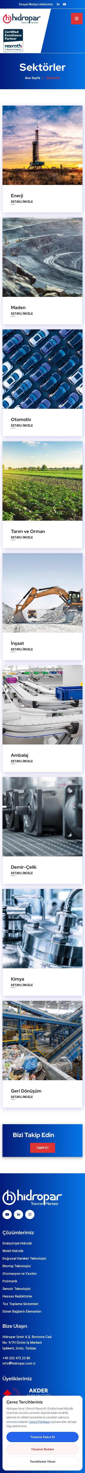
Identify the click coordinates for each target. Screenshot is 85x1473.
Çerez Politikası (39, 1421)
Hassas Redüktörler (17, 1296)
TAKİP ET (42, 1148)
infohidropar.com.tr (19, 1363)
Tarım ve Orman (28, 531)
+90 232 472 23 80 (16, 1358)
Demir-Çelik (24, 867)
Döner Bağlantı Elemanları (21, 1311)
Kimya (17, 979)
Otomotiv (21, 419)
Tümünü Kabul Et (42, 1437)
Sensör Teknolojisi (16, 1289)
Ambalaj (19, 755)
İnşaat (17, 643)
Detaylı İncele (22, 202)
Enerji (17, 196)
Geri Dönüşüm (26, 1091)
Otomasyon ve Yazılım (19, 1274)
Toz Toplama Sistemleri (20, 1304)
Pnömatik (9, 1281)
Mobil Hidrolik (12, 1251)
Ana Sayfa (32, 78)
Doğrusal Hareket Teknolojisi (24, 1258)
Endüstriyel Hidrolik (17, 1243)
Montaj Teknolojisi (16, 1266)
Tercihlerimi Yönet (42, 1461)
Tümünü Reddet (42, 1449)
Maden (18, 308)
